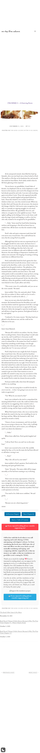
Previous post (9, 672)
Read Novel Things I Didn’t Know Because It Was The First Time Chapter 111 (19, 632)
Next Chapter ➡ (28, 514)
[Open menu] (35, 31)
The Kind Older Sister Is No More (24, 130)
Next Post (33, 672)
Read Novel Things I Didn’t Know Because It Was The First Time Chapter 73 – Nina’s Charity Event (19, 622)
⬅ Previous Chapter (12, 514)
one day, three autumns (11, 31)
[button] (3, 750)
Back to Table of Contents (20, 520)
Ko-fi (15, 563)
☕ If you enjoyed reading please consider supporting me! (20, 527)
